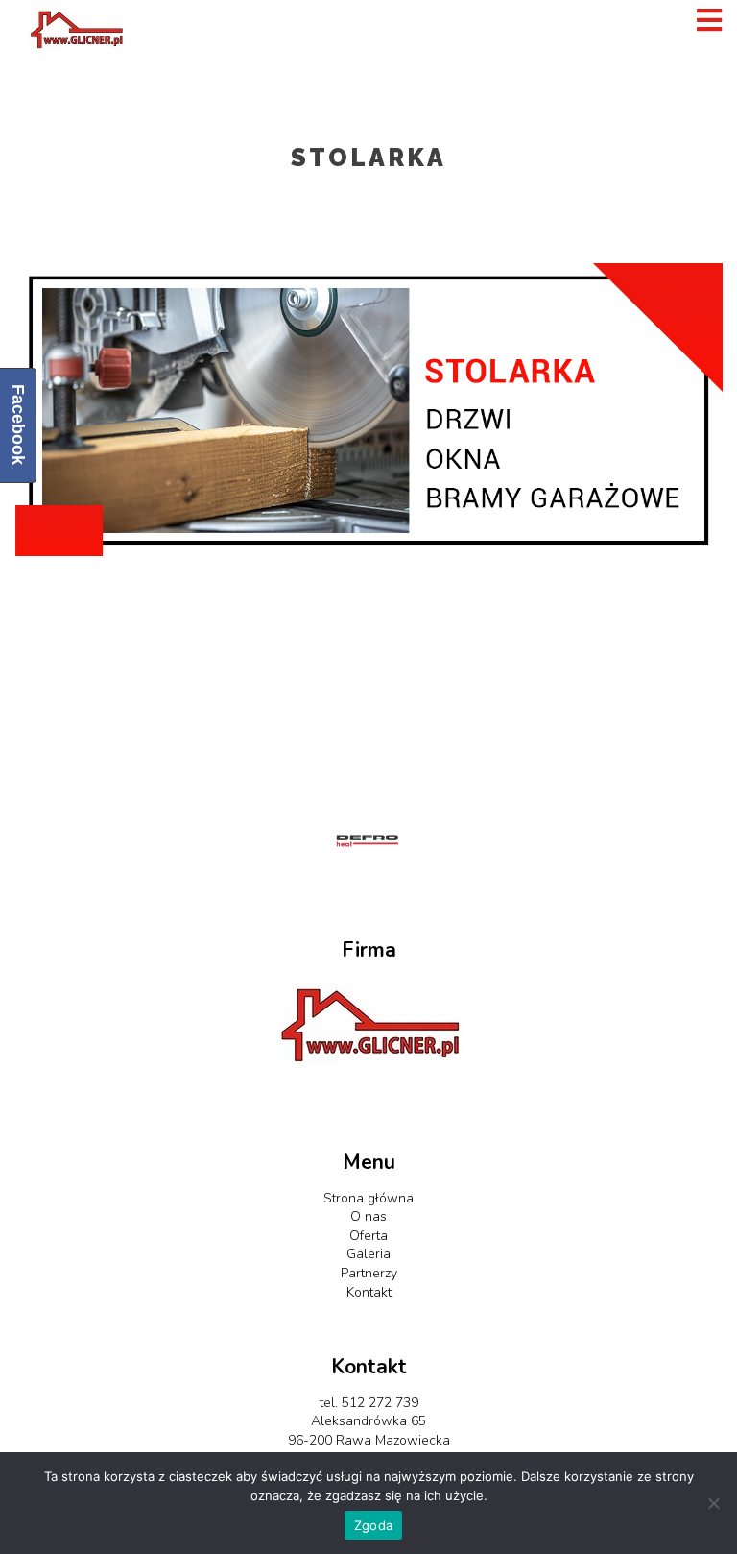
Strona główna (368, 1198)
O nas (368, 1216)
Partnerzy (369, 1273)
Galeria (368, 1254)
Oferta (368, 1235)
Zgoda (373, 1525)
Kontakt (369, 1292)
